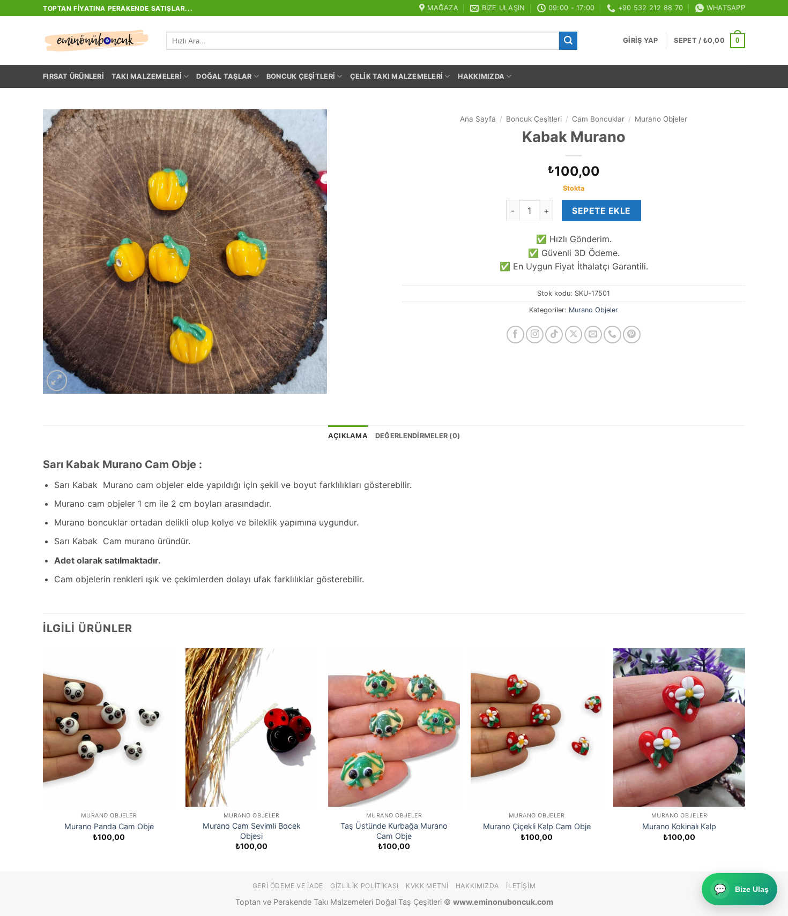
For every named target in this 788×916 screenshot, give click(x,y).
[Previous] (43, 758)
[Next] (745, 758)
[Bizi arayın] (612, 334)
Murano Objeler (661, 119)
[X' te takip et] (574, 334)
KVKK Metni (427, 886)
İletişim (521, 886)
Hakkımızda (481, 76)
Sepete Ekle (601, 211)
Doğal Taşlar (223, 76)
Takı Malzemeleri (146, 76)
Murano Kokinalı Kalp (679, 826)
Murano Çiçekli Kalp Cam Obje (537, 826)
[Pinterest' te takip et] (632, 334)
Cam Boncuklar (598, 119)
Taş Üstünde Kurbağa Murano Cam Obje (394, 830)
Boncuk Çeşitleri (300, 76)
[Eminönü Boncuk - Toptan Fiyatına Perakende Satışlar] (96, 40)
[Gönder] (568, 41)
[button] (640, 40)
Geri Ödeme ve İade (287, 886)
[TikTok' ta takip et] (554, 334)
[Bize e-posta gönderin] (593, 334)
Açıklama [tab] (348, 436)
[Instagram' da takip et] (535, 334)
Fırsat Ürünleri (73, 76)
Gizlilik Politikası (364, 886)
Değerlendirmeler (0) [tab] (417, 436)
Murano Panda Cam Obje (109, 826)
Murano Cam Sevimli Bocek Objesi (252, 830)
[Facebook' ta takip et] (515, 334)
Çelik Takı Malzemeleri (396, 76)
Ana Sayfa (478, 119)
